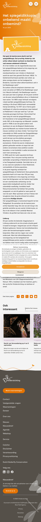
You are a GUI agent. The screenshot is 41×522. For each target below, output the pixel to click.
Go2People (23, 502)
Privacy (20, 509)
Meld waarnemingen (14, 391)
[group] (17, 334)
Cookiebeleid (20, 275)
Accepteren (20, 267)
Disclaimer (20, 513)
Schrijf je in (10, 491)
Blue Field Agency (20, 505)
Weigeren (20, 272)
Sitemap (20, 517)
